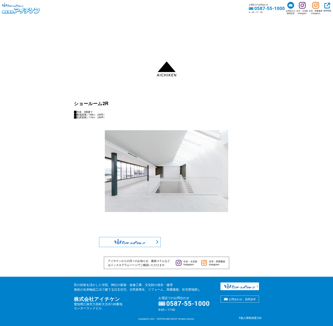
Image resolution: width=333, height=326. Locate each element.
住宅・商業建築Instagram (315, 12)
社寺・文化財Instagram (302, 12)
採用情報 (327, 10)
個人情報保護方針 (251, 318)
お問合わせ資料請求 (290, 12)
